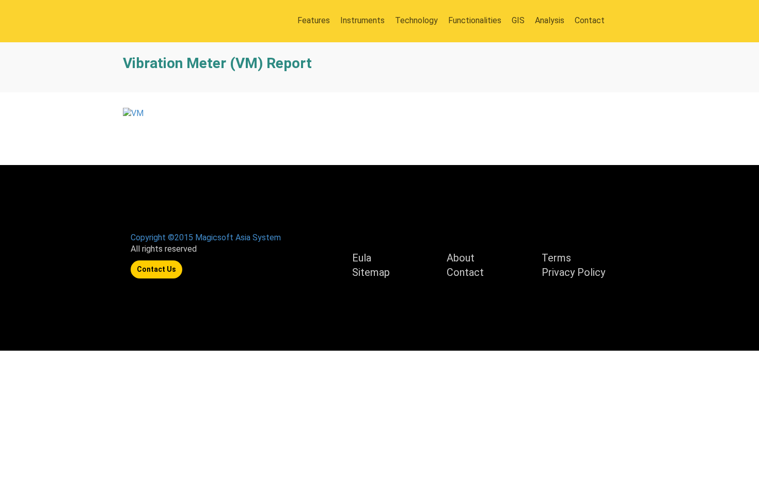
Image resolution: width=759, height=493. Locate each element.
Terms (556, 258)
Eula (361, 258)
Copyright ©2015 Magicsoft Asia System (206, 237)
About (461, 258)
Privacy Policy (573, 272)
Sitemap (371, 272)
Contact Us (156, 269)
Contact (465, 272)
